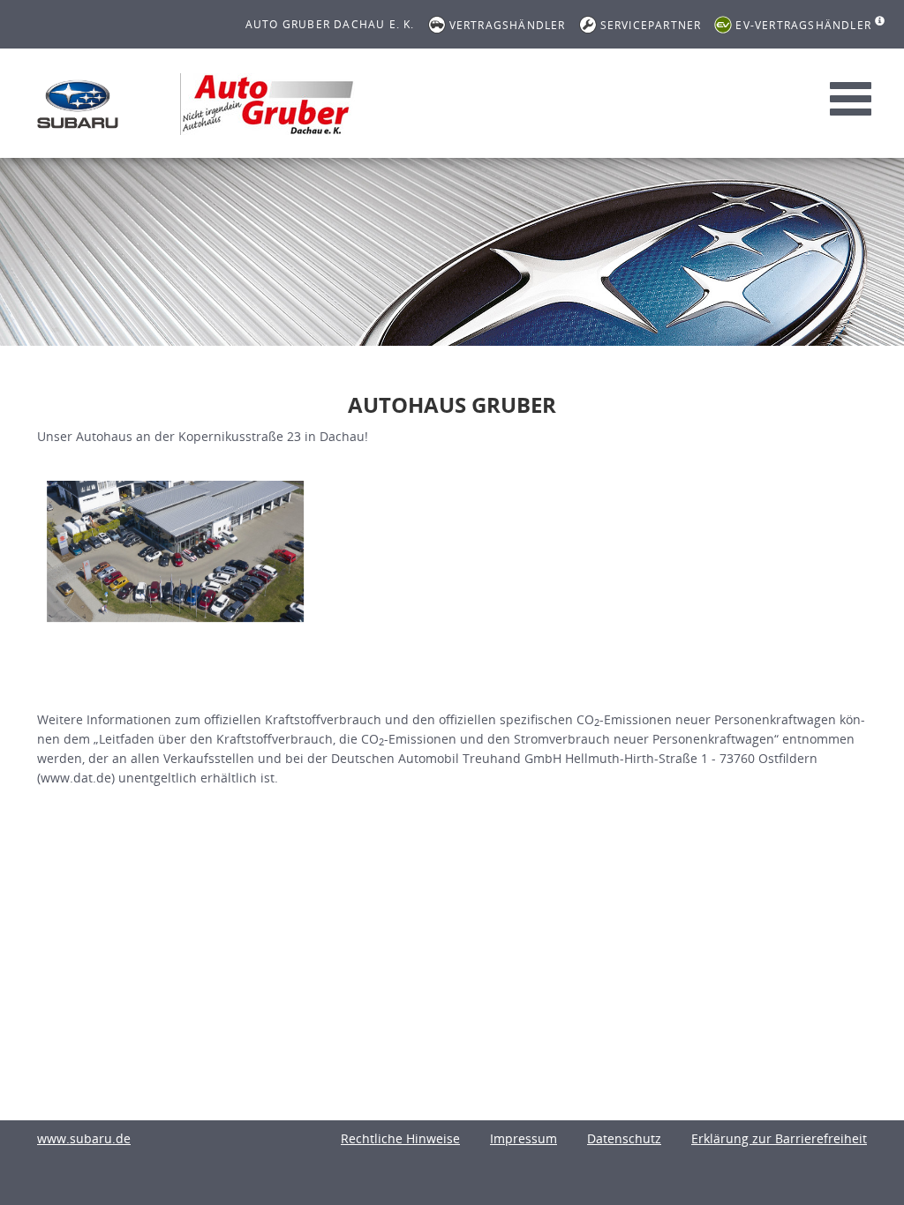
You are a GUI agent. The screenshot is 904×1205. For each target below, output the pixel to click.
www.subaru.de (84, 1138)
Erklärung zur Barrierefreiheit (779, 1138)
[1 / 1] (175, 551)
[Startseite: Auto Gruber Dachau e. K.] (77, 104)
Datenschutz (624, 1138)
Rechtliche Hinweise (400, 1138)
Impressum (523, 1138)
